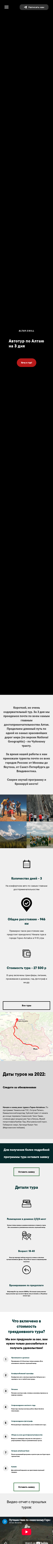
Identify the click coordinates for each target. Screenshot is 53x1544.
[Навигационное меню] (6, 7)
